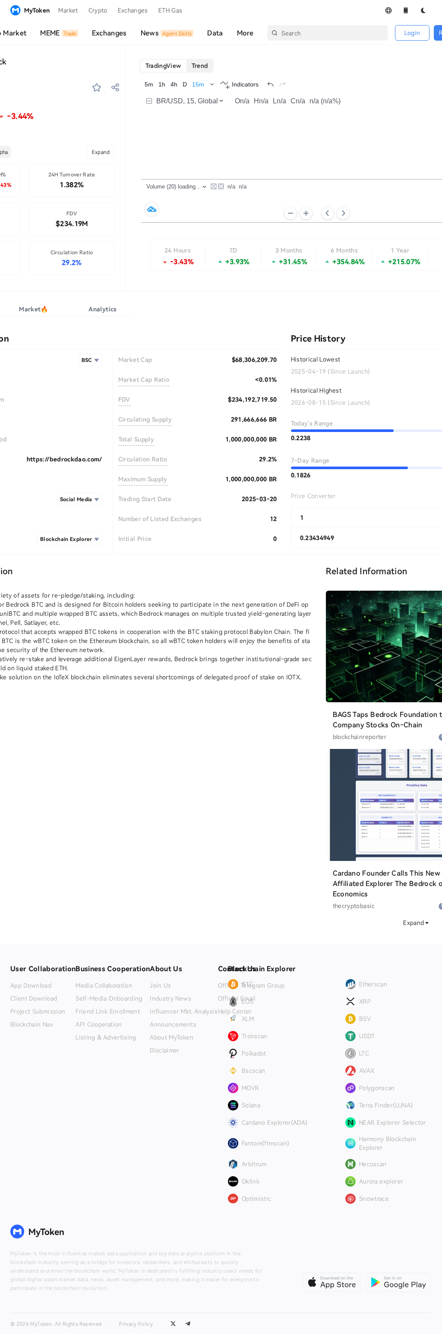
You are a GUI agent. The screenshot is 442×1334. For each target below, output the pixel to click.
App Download (30, 985)
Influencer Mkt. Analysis (184, 1011)
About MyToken (171, 1037)
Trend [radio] (200, 65)
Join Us (160, 985)
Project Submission (37, 1011)
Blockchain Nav (31, 1024)
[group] (176, 66)
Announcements (173, 1024)
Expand (101, 151)
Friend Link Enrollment (108, 1011)
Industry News (170, 998)
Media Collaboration (104, 985)
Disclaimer (165, 1050)
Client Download (33, 998)
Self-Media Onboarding (109, 998)
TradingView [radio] (163, 65)
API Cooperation (99, 1024)
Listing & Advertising (106, 1037)
